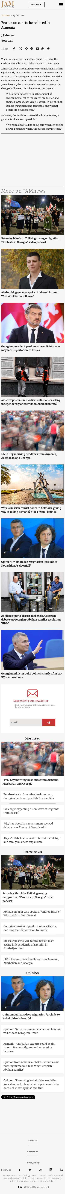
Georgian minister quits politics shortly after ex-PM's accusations (31, 675)
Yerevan (7, 40)
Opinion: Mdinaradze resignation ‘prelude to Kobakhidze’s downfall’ (29, 563)
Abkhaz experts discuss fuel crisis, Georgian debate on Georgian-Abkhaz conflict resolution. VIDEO (31, 619)
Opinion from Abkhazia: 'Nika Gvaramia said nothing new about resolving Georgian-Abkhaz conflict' (31, 1065)
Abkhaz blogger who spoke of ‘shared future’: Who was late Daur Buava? (30, 294)
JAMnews (7, 35)
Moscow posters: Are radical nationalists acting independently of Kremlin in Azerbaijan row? (30, 401)
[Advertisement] (32, 160)
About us (32, 1140)
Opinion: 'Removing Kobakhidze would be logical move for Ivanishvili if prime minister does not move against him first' (31, 1084)
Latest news (32, 852)
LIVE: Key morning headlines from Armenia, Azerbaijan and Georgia (29, 455)
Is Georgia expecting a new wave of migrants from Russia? (31, 810)
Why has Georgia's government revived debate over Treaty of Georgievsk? (28, 825)
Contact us (32, 1151)
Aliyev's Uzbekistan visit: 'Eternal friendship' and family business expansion (31, 840)
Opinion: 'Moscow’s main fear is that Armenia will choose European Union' (32, 1031)
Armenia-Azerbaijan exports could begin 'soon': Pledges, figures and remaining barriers (29, 1047)
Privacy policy (32, 1163)
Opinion (32, 973)
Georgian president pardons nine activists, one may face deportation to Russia (30, 348)
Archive (6, 15)
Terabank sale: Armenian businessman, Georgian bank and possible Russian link (28, 796)
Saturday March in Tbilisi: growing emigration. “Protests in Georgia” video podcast (30, 240)
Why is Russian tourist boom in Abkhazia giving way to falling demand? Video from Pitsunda (31, 509)
